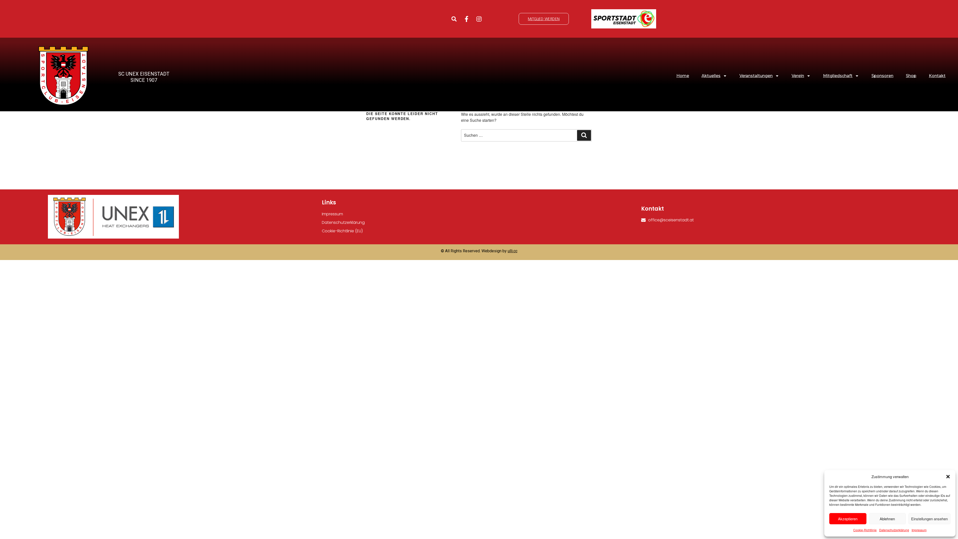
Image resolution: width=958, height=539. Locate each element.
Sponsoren (882, 75)
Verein (798, 75)
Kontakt (937, 75)
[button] (948, 476)
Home (682, 75)
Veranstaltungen (756, 75)
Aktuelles (711, 75)
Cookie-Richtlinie (865, 530)
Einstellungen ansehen (929, 518)
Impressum (919, 530)
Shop (911, 75)
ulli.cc (512, 251)
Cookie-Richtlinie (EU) (342, 231)
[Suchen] (584, 135)
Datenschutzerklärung (894, 530)
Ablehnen (887, 518)
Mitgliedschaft (837, 75)
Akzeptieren (847, 518)
